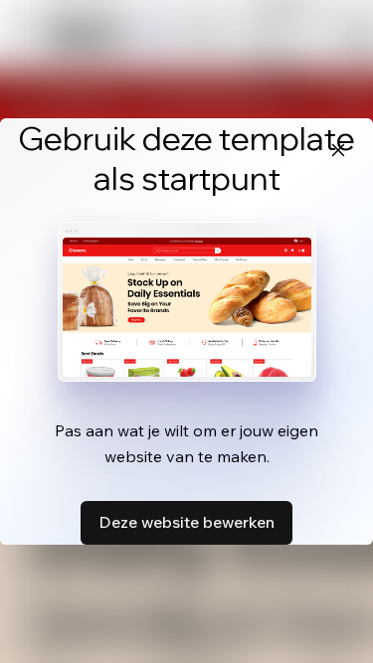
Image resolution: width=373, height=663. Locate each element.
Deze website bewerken (186, 522)
